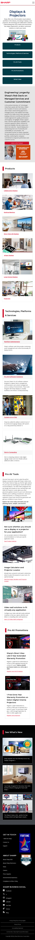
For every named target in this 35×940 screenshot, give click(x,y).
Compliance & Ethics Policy (10, 881)
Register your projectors (13, 715)
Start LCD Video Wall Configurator (13, 619)
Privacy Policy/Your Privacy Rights (17, 920)
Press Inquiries (7, 874)
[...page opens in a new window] (24, 843)
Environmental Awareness (10, 877)
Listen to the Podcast (17, 143)
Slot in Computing (10, 452)
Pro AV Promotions (18, 70)
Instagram (9, 898)
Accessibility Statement (17, 928)
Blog (7, 912)
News (4, 867)
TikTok (8, 909)
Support (5, 846)
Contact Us (6, 842)
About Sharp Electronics (9, 863)
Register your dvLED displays (15, 671)
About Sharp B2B (7, 859)
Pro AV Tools (17, 62)
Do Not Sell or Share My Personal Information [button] (17, 932)
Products (17, 45)
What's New (17, 79)
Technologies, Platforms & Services (17, 53)
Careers (5, 870)
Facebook (8, 891)
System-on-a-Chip (10, 417)
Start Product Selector (10, 541)
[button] (33, 2)
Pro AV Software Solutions (13, 377)
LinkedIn (8, 902)
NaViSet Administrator (12, 342)
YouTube (8, 905)
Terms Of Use (17, 924)
